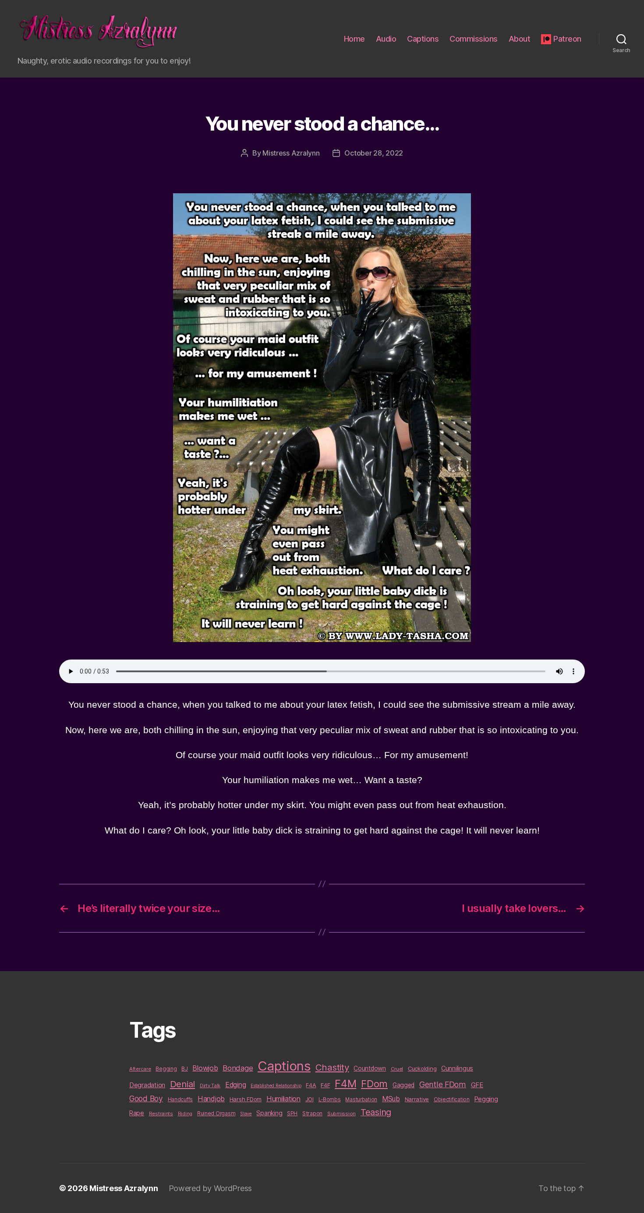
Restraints (161, 1113)
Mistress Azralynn (290, 153)
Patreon (567, 38)
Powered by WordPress (210, 1188)
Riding (185, 1113)
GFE (477, 1085)
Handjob (211, 1098)
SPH (292, 1113)
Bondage (238, 1068)
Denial (182, 1083)
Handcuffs (180, 1099)
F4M (345, 1083)
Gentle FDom (442, 1084)
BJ (184, 1068)
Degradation (147, 1085)
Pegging (486, 1099)
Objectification (452, 1099)
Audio (386, 38)
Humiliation (283, 1098)
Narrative (417, 1099)
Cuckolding (422, 1068)
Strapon (312, 1113)
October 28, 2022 (373, 153)
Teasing (376, 1112)
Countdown (370, 1068)
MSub (391, 1099)
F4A (311, 1085)
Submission (341, 1113)
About (520, 38)
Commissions (473, 38)
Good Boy (146, 1098)
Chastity (332, 1067)
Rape (136, 1113)
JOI (309, 1099)
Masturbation (361, 1099)
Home (354, 38)
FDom (374, 1083)
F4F (325, 1085)
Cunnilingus (457, 1068)
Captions (423, 38)
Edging (235, 1085)
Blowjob (205, 1068)
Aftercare (140, 1069)
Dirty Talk (210, 1085)
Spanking (269, 1113)
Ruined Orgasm (216, 1113)
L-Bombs (329, 1099)
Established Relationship (276, 1086)
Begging (166, 1069)
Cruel (397, 1069)
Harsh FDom (246, 1099)
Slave (246, 1114)
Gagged (403, 1085)
